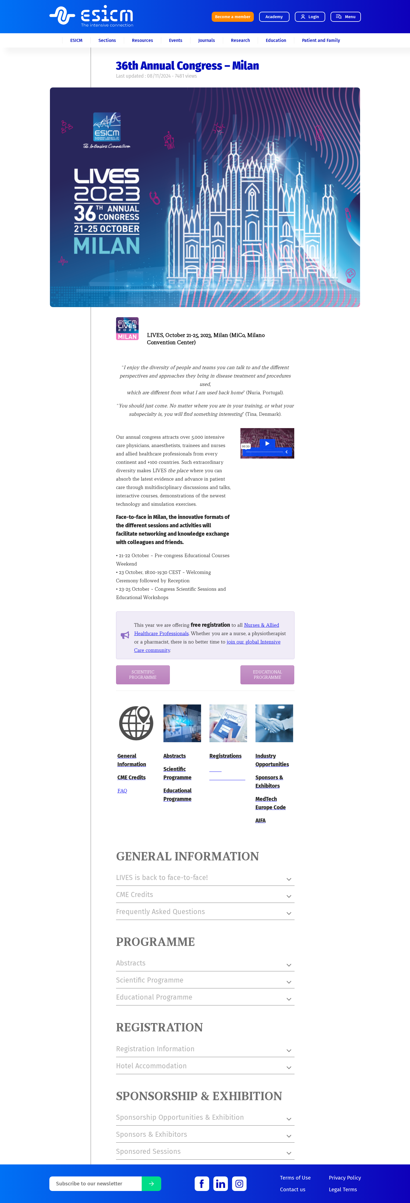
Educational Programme (154, 997)
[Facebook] (202, 1183)
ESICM (76, 40)
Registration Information (155, 1049)
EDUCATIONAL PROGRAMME (267, 675)
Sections (107, 40)
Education (276, 40)
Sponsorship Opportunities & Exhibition (180, 1117)
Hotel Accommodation (151, 1066)
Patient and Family (321, 40)
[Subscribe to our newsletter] (151, 1183)
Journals (206, 40)
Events (175, 40)
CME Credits (134, 895)
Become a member (232, 16)
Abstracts (131, 963)
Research (240, 40)
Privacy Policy (345, 1177)
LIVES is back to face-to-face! (162, 878)
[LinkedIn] (220, 1183)
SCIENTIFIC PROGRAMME (142, 675)
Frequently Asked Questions (160, 912)
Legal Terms (343, 1189)
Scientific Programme (150, 980)
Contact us (292, 1189)
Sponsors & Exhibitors (151, 1134)
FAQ (122, 790)
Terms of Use (295, 1177)
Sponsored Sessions (148, 1151)
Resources (142, 40)
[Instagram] (239, 1183)
